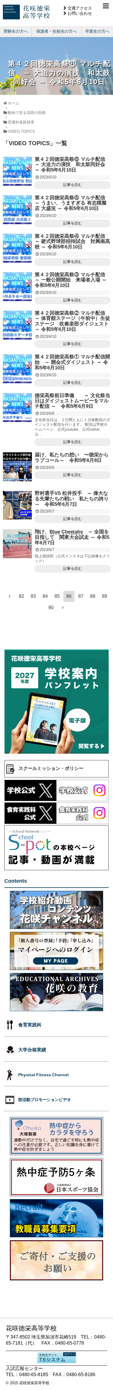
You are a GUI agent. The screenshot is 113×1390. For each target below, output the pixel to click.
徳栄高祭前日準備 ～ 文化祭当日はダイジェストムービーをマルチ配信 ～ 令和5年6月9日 (72, 401)
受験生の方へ (15, 31)
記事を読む (72, 184)
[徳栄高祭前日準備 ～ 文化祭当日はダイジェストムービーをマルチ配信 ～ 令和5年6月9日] (17, 407)
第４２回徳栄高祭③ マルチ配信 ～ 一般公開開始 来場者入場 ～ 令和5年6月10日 (72, 280)
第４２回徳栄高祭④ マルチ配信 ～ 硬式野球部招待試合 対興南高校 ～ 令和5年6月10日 (72, 241)
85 (57, 596)
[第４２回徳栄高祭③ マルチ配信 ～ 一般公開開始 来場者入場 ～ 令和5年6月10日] (17, 286)
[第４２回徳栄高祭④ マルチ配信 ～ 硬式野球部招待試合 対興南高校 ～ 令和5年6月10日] (17, 248)
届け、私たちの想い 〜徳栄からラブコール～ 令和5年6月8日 (72, 457)
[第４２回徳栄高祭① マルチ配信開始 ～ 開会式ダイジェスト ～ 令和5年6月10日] (17, 368)
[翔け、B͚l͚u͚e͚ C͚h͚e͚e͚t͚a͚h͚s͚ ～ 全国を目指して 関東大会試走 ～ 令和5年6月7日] (17, 543)
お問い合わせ (80, 13)
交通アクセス (80, 8)
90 (51, 607)
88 (92, 596)
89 (104, 596)
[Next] (62, 607)
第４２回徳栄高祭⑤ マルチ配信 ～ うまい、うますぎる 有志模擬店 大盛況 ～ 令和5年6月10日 (72, 203)
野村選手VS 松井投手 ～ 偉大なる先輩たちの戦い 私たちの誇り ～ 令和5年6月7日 (72, 499)
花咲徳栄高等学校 (34, 1383)
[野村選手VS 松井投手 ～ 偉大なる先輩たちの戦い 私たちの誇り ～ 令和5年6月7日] (17, 505)
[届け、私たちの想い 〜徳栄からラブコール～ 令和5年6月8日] (17, 466)
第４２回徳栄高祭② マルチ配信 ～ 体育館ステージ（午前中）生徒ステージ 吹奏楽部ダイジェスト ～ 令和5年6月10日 (72, 321)
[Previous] (9, 596)
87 (80, 596)
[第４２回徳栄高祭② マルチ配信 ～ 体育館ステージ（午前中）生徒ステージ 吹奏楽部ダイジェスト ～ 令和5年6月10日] (17, 325)
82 (21, 596)
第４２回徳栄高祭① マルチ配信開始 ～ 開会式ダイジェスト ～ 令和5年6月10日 (72, 362)
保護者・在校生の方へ (56, 31)
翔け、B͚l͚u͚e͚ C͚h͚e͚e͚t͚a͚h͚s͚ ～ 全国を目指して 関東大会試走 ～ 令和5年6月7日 (72, 537)
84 (45, 596)
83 (33, 596)
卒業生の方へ (97, 31)
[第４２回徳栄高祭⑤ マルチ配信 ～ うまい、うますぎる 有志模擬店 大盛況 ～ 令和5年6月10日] (17, 209)
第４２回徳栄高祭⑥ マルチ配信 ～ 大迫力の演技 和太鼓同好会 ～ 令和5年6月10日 (72, 164)
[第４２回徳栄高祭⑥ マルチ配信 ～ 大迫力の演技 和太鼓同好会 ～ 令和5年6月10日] (17, 171)
